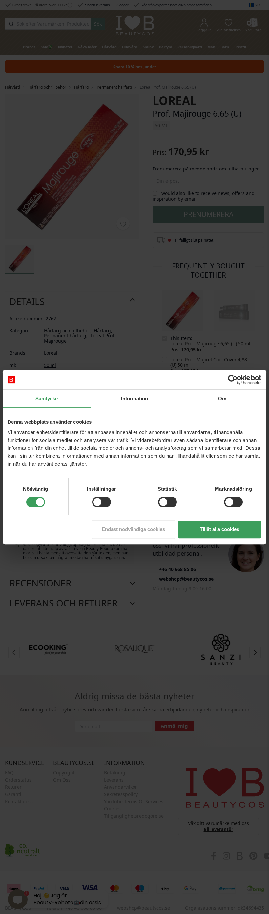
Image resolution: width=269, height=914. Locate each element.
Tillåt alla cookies (219, 529)
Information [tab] (134, 398)
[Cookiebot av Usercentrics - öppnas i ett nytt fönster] (232, 380)
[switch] (101, 502)
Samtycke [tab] (46, 398)
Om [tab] (222, 398)
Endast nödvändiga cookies (133, 529)
